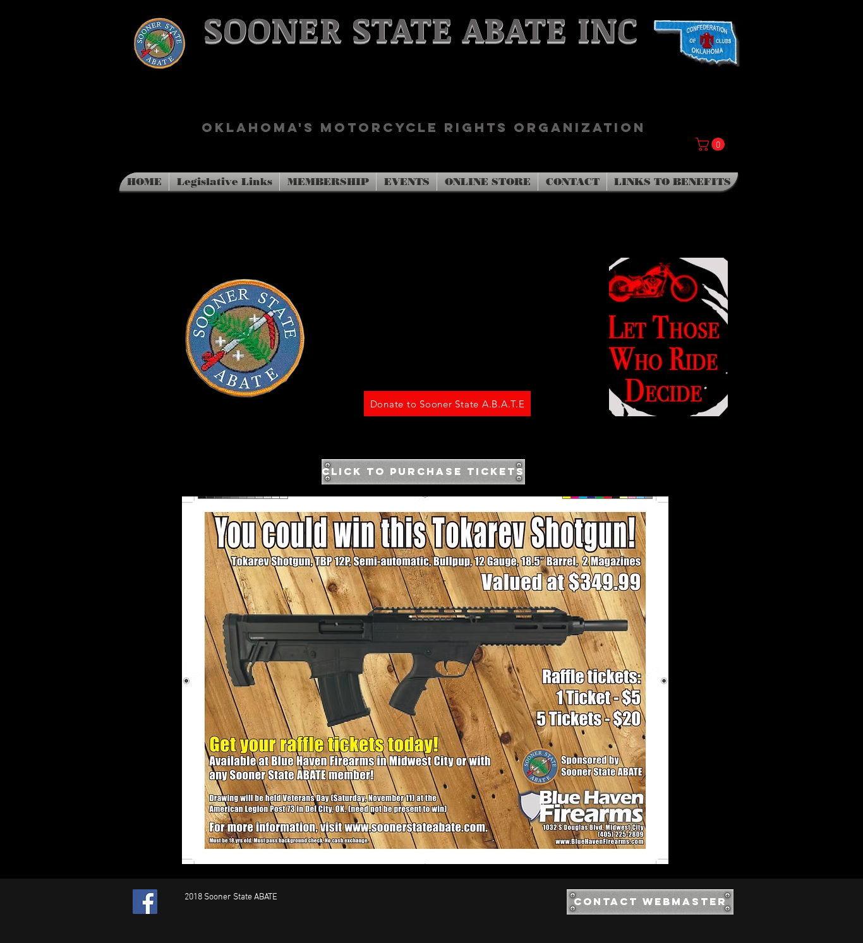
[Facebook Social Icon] (145, 901)
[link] (712, 144)
